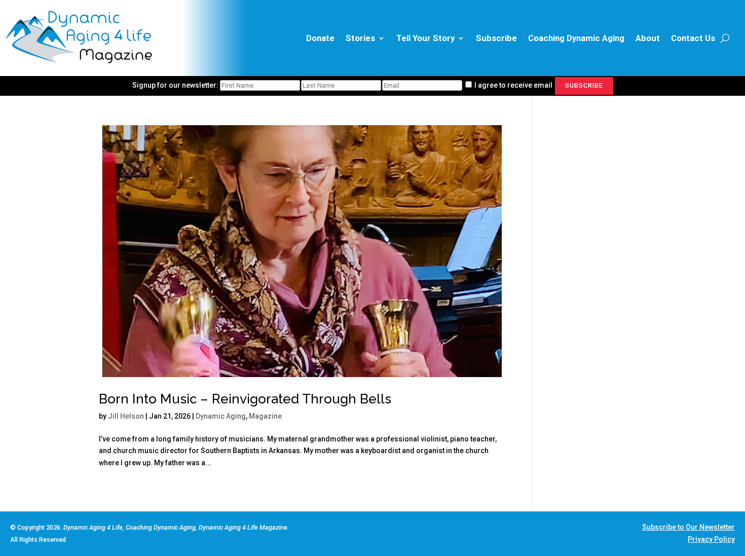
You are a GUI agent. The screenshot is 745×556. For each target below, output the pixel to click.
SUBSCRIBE (584, 85)
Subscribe (496, 38)
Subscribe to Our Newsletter (688, 527)
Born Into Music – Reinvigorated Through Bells (245, 398)
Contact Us (693, 38)
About (648, 38)
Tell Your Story (425, 38)
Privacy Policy (711, 539)
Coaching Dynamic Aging (576, 38)
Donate (320, 38)
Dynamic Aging (221, 416)
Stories (360, 38)
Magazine (265, 416)
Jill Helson (126, 416)
